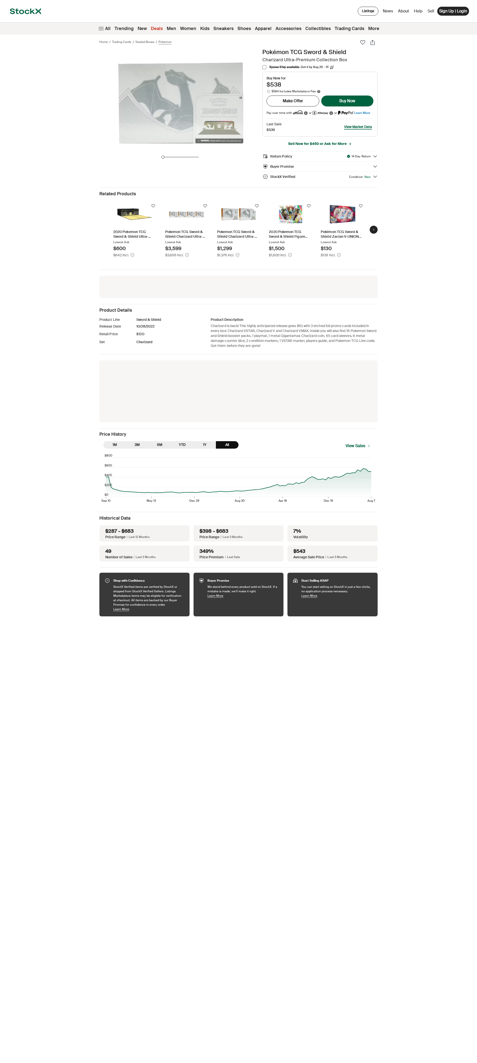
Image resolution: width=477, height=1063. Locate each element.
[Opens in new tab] (305, 113)
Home (103, 42)
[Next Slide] (374, 229)
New (142, 29)
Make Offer (293, 100)
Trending (124, 29)
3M (137, 444)
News (388, 11)
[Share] (373, 42)
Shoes (244, 29)
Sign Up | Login (453, 11)
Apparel (263, 29)
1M (115, 444)
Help (418, 11)
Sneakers (223, 29)
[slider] (162, 157)
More (373, 29)
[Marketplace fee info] (319, 92)
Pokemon (165, 42)
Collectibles (318, 29)
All (108, 29)
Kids (204, 29)
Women (188, 29)
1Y (204, 444)
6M (159, 444)
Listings (368, 11)
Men (171, 29)
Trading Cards (349, 29)
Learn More (362, 113)
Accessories (288, 29)
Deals (157, 29)
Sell (431, 11)
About (404, 12)
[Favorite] (363, 42)
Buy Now (347, 100)
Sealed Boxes (144, 42)
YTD (182, 444)
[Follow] (153, 206)
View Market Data (358, 127)
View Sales (355, 445)
